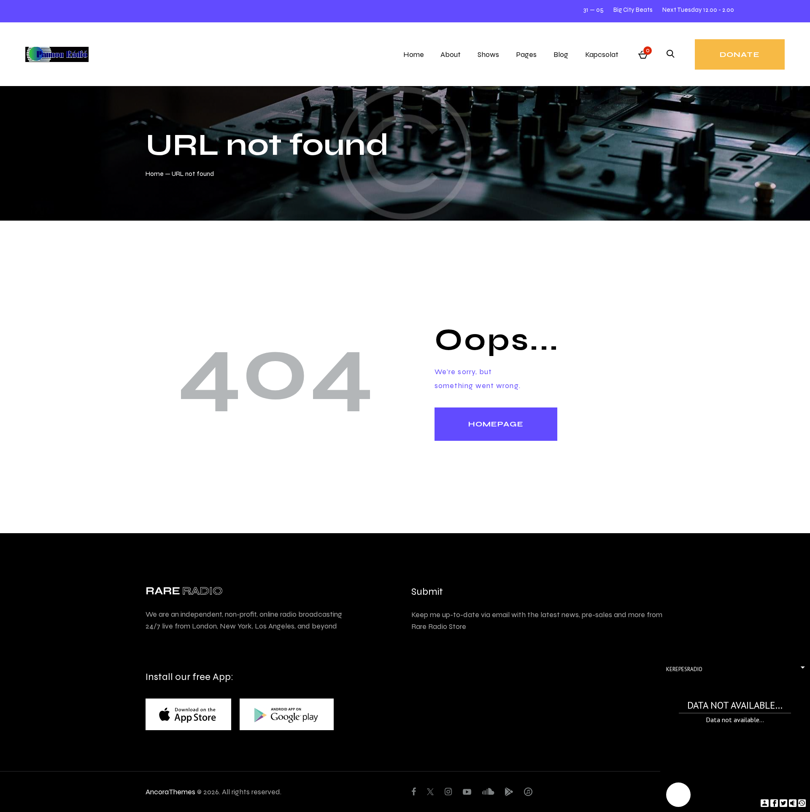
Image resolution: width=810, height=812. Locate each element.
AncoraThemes (170, 791)
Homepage (496, 424)
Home (155, 174)
